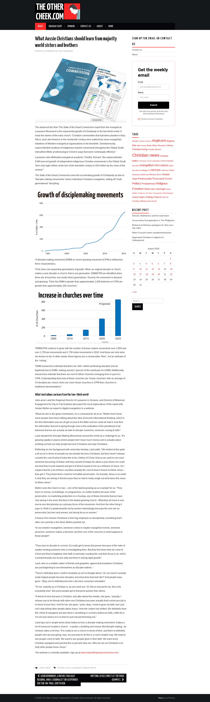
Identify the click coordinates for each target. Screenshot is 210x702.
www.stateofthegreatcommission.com (99, 652)
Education (135, 165)
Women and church (149, 201)
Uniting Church (153, 197)
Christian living (139, 149)
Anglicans (159, 140)
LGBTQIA (154, 170)
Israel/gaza (144, 170)
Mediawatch (136, 174)
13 (159, 269)
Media (171, 170)
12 (153, 269)
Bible (134, 145)
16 (134, 274)
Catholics (170, 145)
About (100, 26)
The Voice (148, 193)
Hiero (160, 698)
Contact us (85, 26)
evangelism (77, 668)
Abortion (135, 141)
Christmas (142, 161)
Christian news (63, 668)
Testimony (141, 193)
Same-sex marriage (154, 189)
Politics (136, 183)
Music (159, 174)
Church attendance (153, 161)
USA (163, 197)
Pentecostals (145, 178)
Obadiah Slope (55, 26)
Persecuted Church (162, 178)
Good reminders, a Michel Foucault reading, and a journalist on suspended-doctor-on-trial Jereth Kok (57, 680)
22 (171, 274)
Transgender (157, 193)
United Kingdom (167, 193)
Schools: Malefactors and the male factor (150, 216)
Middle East (145, 174)
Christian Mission (154, 150)
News (40, 26)
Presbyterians (149, 183)
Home (110, 26)
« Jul (134, 292)
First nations (161, 165)
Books (149, 145)
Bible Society (141, 145)
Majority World (89, 668)
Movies (153, 174)
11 (147, 269)
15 (171, 269)
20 (159, 274)
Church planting (167, 161)
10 (140, 269)
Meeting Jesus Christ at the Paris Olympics (107, 678)
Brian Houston (158, 145)
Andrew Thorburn (145, 141)
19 (153, 274)
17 (140, 274)
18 (147, 274)
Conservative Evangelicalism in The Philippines (153, 220)
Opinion (71, 26)
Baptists (171, 141)
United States (138, 197)
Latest (41, 668)
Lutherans (165, 170)
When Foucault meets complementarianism (151, 232)
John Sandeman (65, 51)
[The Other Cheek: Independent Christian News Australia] (58, 11)
